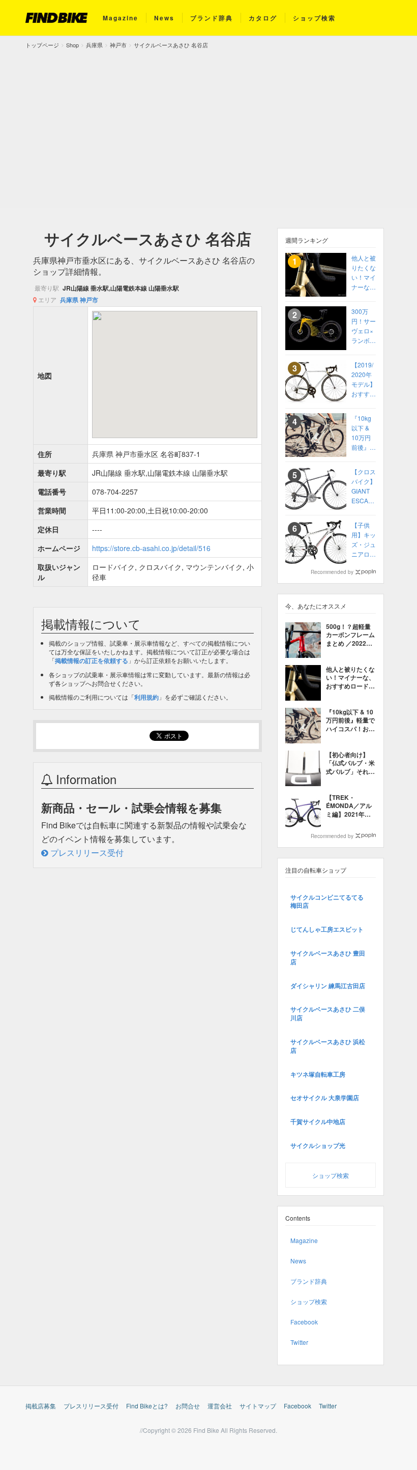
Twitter (299, 1342)
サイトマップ (258, 1405)
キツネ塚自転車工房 (317, 1074)
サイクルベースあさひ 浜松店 (327, 1046)
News (164, 17)
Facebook (304, 1321)
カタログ (263, 17)
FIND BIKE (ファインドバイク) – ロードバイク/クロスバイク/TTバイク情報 (56, 18)
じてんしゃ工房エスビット (327, 929)
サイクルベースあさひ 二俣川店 (327, 1013)
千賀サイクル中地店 (317, 1121)
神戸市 (89, 299)
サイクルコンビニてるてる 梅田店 (327, 901)
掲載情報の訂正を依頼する (91, 660)
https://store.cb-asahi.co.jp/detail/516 (151, 548)
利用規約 (146, 697)
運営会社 (219, 1405)
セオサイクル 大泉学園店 (324, 1097)
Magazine (120, 17)
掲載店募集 (40, 1405)
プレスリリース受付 (86, 852)
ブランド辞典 (211, 17)
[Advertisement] (208, 126)
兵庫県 (69, 299)
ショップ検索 (314, 17)
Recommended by (332, 571)
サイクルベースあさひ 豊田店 (327, 957)
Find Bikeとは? (147, 1405)
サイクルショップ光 (317, 1145)
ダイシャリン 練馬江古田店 (327, 985)
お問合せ (187, 1405)
